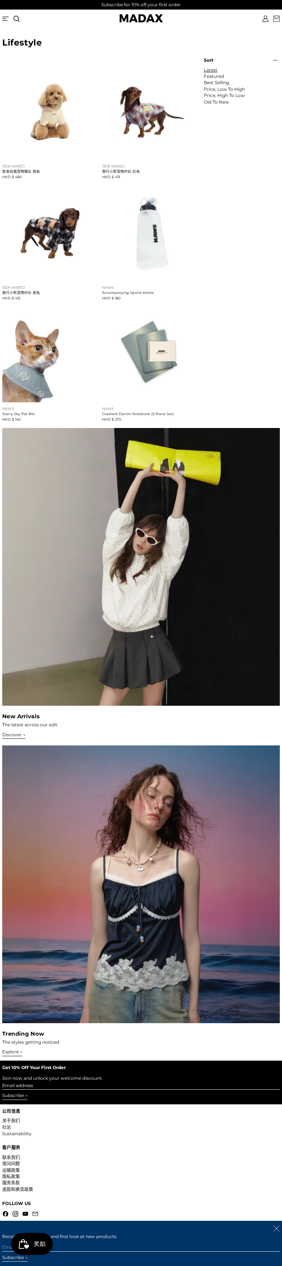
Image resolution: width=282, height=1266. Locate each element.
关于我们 (11, 1120)
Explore (10, 1051)
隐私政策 (11, 1176)
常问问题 (11, 1163)
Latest (210, 70)
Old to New (216, 102)
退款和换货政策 (17, 1189)
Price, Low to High (224, 89)
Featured (214, 76)
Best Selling (216, 82)
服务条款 (11, 1183)
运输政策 (11, 1170)
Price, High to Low (224, 95)
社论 (6, 1127)
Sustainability (17, 1133)
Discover (12, 734)
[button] (16, 18)
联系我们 (11, 1157)
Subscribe (13, 1095)
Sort (208, 60)
